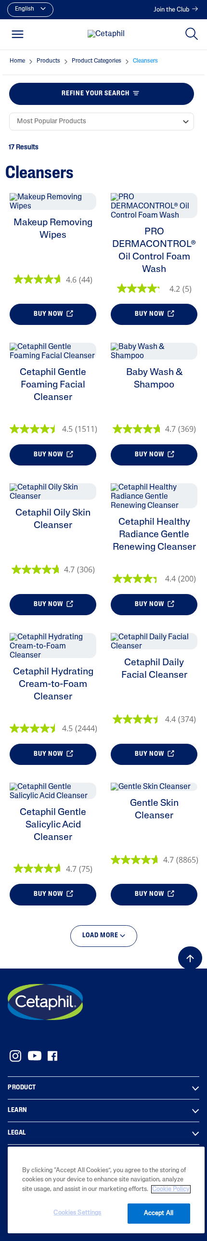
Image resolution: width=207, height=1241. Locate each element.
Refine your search (95, 93)
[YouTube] (34, 1055)
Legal (17, 1133)
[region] (106, 1190)
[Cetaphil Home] (106, 35)
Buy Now (49, 314)
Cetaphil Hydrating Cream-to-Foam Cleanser (53, 684)
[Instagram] (15, 1056)
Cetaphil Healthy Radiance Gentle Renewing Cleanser (154, 534)
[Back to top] (190, 958)
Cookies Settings (77, 1213)
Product (22, 1087)
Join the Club (171, 10)
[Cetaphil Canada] (45, 1002)
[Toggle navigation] (17, 34)
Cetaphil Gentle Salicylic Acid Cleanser (53, 825)
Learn (17, 1110)
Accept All (158, 1213)
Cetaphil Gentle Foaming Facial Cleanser (53, 385)
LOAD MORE (101, 935)
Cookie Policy (171, 1189)
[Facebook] (52, 1056)
